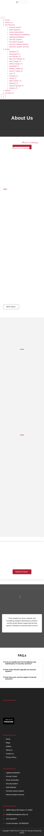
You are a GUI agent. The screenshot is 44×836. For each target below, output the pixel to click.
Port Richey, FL (15, 56)
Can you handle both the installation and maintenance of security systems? (20, 663)
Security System (15, 39)
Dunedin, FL (13, 76)
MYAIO (22, 833)
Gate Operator (14, 30)
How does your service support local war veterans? (21, 678)
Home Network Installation (19, 35)
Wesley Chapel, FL (16, 69)
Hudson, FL (13, 88)
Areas (7, 49)
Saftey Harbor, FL (16, 64)
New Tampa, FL (15, 61)
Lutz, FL (12, 73)
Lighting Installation (16, 37)
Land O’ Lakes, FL (16, 71)
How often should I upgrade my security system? (20, 670)
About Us (8, 22)
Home (7, 20)
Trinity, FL (13, 78)
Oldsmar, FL (13, 83)
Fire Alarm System (16, 42)
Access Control (15, 27)
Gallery (8, 90)
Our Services (10, 25)
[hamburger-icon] (3, 18)
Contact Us (9, 93)
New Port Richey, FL (17, 59)
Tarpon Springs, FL (16, 86)
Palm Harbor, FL (15, 81)
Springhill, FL (14, 66)
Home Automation (16, 32)
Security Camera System (18, 44)
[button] (22, 663)
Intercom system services (19, 47)
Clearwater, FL (14, 54)
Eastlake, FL (14, 52)
